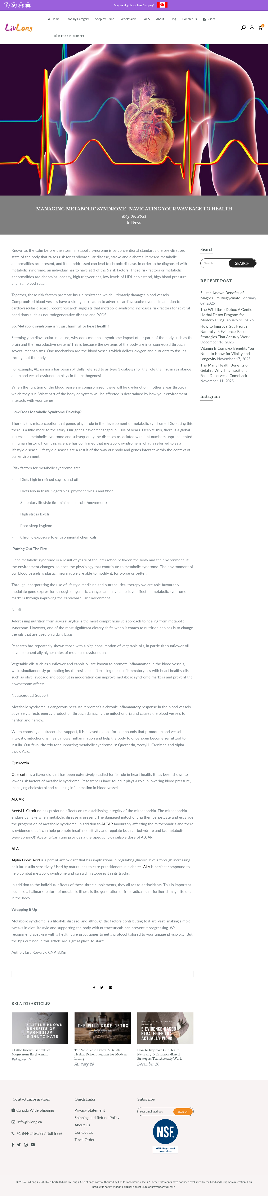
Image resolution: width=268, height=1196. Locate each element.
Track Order (85, 1139)
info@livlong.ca (29, 1121)
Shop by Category (77, 19)
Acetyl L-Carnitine (26, 810)
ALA (146, 866)
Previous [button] (18, 1040)
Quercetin (20, 774)
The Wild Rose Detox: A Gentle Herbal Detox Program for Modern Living (100, 1054)
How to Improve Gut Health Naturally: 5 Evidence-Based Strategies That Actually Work (159, 1054)
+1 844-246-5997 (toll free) (38, 1133)
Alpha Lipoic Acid (26, 860)
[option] (39, 1038)
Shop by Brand (104, 19)
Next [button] (186, 1040)
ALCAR (107, 824)
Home (55, 19)
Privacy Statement (90, 1110)
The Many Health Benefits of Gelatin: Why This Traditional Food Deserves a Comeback (224, 370)
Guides (210, 19)
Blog (173, 19)
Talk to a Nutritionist (71, 36)
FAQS (146, 19)
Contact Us (189, 19)
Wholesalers (128, 19)
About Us (82, 1125)
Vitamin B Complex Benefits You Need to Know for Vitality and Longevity (227, 353)
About (160, 19)
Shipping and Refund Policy (97, 1117)
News (136, 222)
